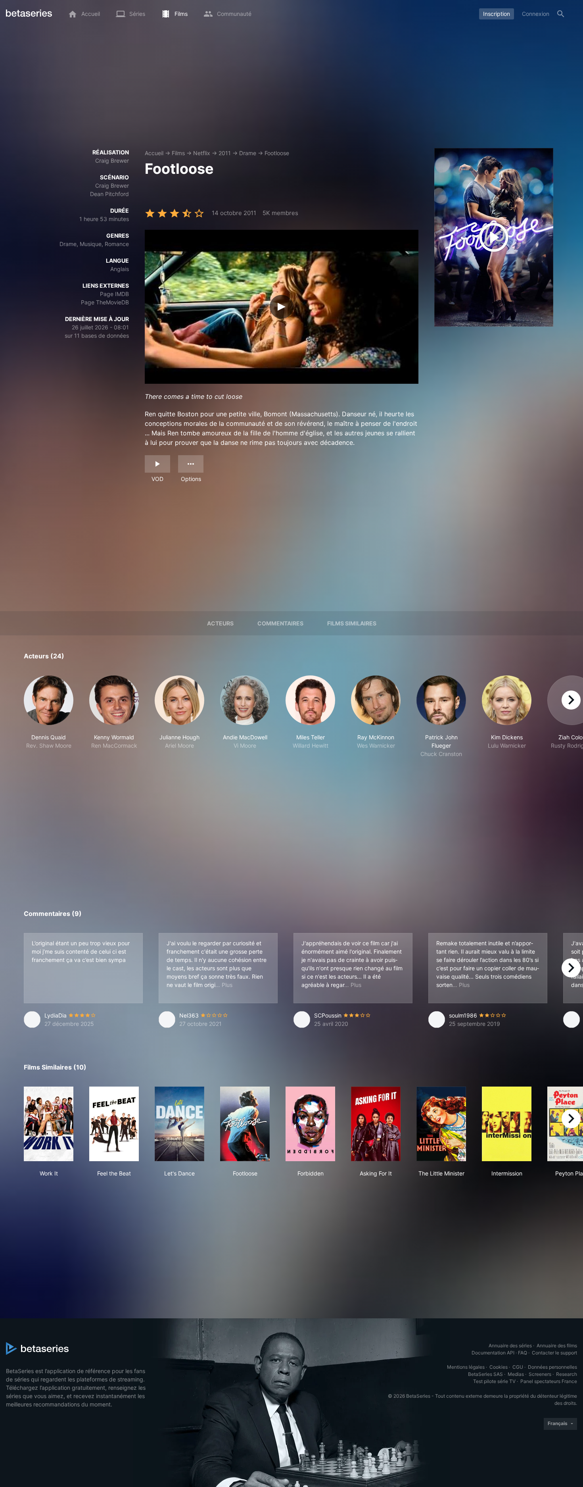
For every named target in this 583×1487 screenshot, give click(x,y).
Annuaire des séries (510, 1345)
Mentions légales (466, 1367)
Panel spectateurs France (548, 1381)
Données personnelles (552, 1367)
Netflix (201, 153)
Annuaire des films (557, 1345)
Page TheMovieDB (105, 302)
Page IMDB (114, 293)
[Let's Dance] (179, 1124)
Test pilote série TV (494, 1381)
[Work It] (48, 1124)
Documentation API (493, 1353)
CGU (517, 1367)
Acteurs (220, 623)
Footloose (277, 153)
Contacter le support (554, 1353)
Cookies (498, 1367)
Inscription (496, 13)
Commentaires (280, 623)
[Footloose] (245, 1124)
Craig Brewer (112, 160)
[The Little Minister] (441, 1124)
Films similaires (351, 623)
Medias (516, 1374)
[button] (48, 716)
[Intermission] (506, 1124)
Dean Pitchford (109, 193)
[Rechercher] (560, 14)
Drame (247, 153)
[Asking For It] (376, 1124)
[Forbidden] (310, 1124)
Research (566, 1374)
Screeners (540, 1374)
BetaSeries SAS (485, 1374)
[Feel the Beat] (114, 1124)
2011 (225, 153)
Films (178, 153)
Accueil (154, 153)
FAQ (522, 1353)
